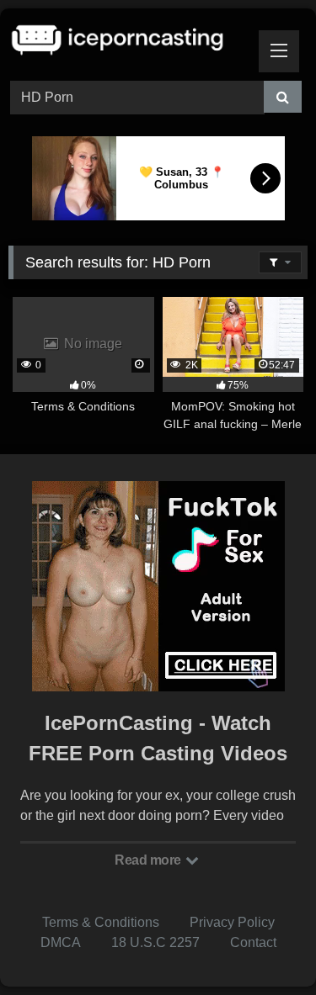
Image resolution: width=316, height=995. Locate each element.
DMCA (60, 942)
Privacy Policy (232, 922)
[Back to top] (263, 945)
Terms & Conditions (100, 922)
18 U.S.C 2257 (155, 942)
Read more (149, 860)
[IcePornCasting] (129, 42)
